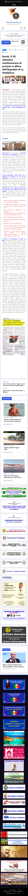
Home (6, 890)
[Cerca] (21, 28)
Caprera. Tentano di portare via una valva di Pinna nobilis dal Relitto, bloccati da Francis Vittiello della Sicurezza (13, 420)
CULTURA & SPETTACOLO (10, 893)
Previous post (6, 381)
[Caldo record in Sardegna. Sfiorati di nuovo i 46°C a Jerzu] (14, 466)
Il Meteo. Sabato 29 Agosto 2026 (11, 448)
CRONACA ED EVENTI (7, 891)
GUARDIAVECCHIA (12, 890)
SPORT (18, 893)
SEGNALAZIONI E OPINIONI (18, 891)
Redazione (12, 49)
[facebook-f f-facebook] (13, 4)
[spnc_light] (24, 28)
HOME (4, 49)
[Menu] (2, 28)
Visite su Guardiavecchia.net (7, 578)
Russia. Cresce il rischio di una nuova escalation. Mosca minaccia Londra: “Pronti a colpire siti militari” (13, 666)
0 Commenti (6, 52)
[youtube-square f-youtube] (15, 4)
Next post (5, 388)
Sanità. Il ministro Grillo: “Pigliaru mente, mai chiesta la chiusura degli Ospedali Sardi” (14, 384)
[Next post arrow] (24, 391)
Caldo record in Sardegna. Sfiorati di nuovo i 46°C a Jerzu (12, 476)
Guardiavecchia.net (13, 22)
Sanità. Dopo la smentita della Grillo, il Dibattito (13, 391)
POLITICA (19, 890)
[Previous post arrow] (24, 384)
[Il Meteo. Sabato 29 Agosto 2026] (14, 437)
